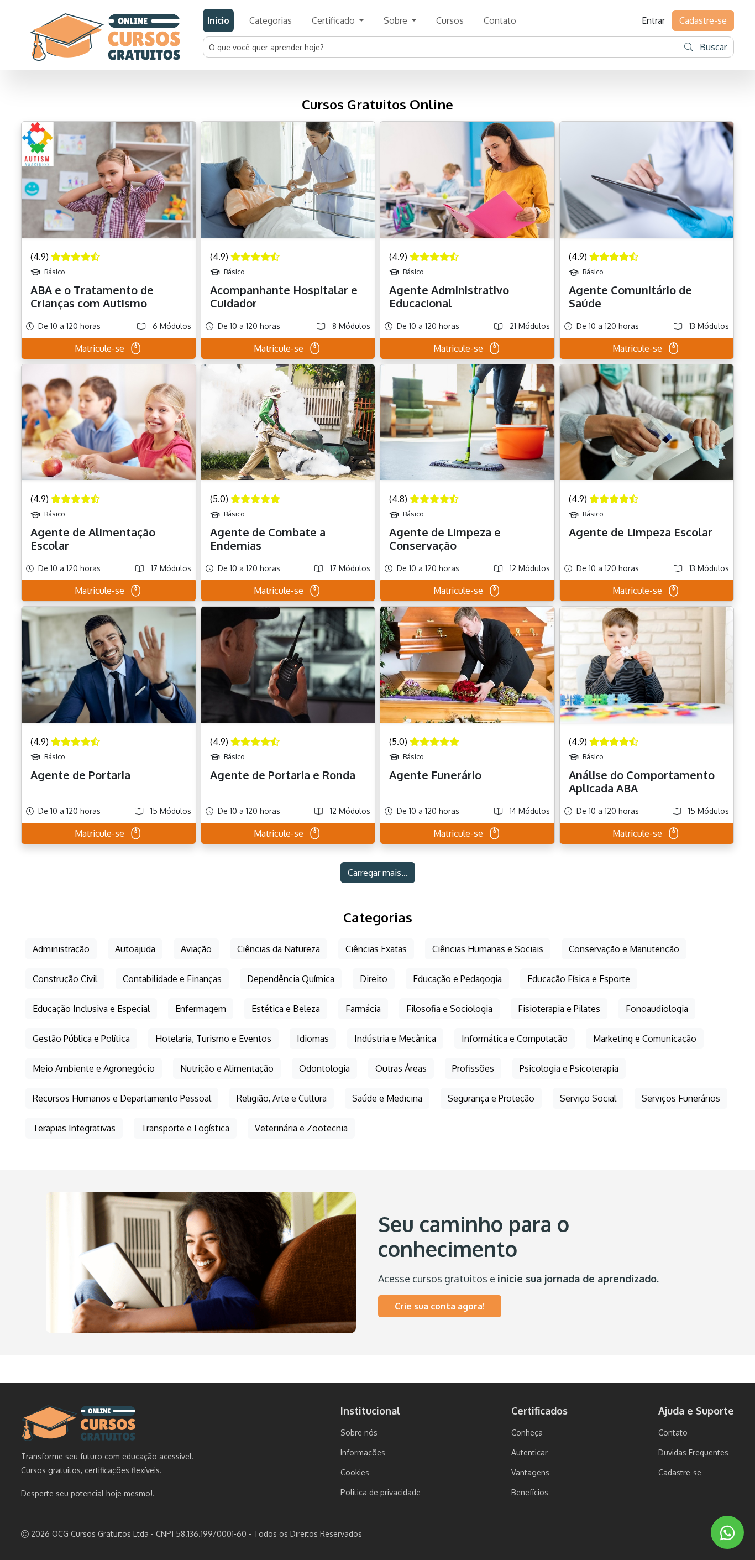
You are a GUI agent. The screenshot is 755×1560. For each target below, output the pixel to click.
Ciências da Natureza (278, 948)
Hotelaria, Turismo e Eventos (213, 1038)
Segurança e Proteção (491, 1098)
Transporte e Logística (185, 1128)
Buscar (712, 47)
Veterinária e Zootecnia (301, 1128)
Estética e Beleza (285, 1008)
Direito (373, 978)
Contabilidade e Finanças (172, 978)
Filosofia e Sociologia (449, 1008)
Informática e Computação (515, 1038)
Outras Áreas (401, 1068)
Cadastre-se (679, 1472)
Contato (500, 20)
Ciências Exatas (376, 948)
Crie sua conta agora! (440, 1306)
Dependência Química (290, 978)
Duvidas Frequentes (693, 1452)
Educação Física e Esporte (578, 978)
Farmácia (363, 1008)
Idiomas (313, 1038)
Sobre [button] (397, 20)
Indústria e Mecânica (395, 1038)
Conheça (527, 1432)
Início (218, 20)
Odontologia (324, 1068)
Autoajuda (135, 948)
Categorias (270, 20)
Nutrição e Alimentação (227, 1068)
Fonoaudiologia (657, 1008)
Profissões (473, 1068)
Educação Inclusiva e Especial (91, 1008)
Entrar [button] (653, 20)
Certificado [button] (334, 20)
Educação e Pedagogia (457, 978)
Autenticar (529, 1452)
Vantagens (530, 1472)
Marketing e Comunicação (644, 1038)
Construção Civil (65, 978)
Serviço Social (588, 1098)
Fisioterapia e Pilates (559, 1008)
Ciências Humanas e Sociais (487, 948)
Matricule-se (99, 348)
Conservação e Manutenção (624, 948)
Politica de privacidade (380, 1492)
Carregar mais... (378, 872)
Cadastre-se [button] (703, 20)
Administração (61, 948)
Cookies (354, 1472)
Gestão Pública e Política (81, 1038)
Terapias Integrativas (74, 1128)
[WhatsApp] (727, 1532)
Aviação (196, 948)
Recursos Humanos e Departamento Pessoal (122, 1098)
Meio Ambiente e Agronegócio (94, 1068)
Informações (362, 1452)
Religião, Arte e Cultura (282, 1098)
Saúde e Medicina (387, 1098)
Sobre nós (359, 1432)
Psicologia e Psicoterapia (569, 1068)
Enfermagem (200, 1008)
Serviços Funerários (681, 1098)
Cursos (450, 20)
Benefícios (529, 1492)
